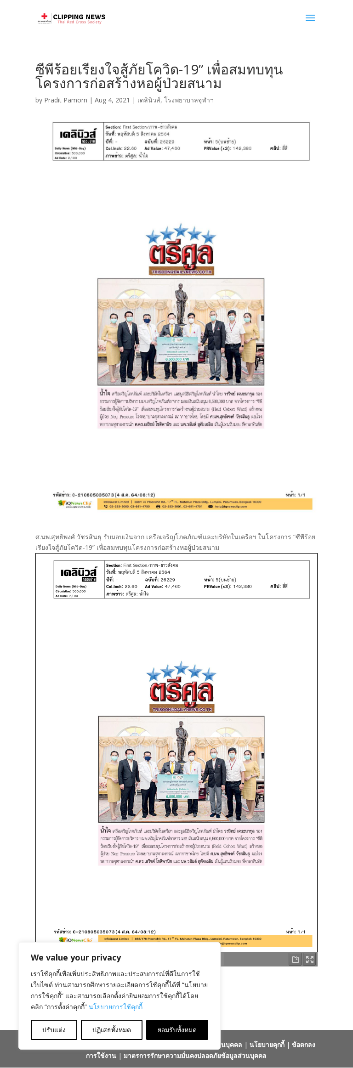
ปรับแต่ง (54, 1029)
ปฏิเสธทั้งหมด (111, 1029)
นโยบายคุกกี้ (267, 1044)
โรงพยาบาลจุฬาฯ (189, 100)
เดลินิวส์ (148, 100)
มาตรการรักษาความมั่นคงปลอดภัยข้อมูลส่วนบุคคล (195, 1055)
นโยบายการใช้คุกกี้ (115, 1006)
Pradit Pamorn (65, 100)
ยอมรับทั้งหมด (177, 1029)
